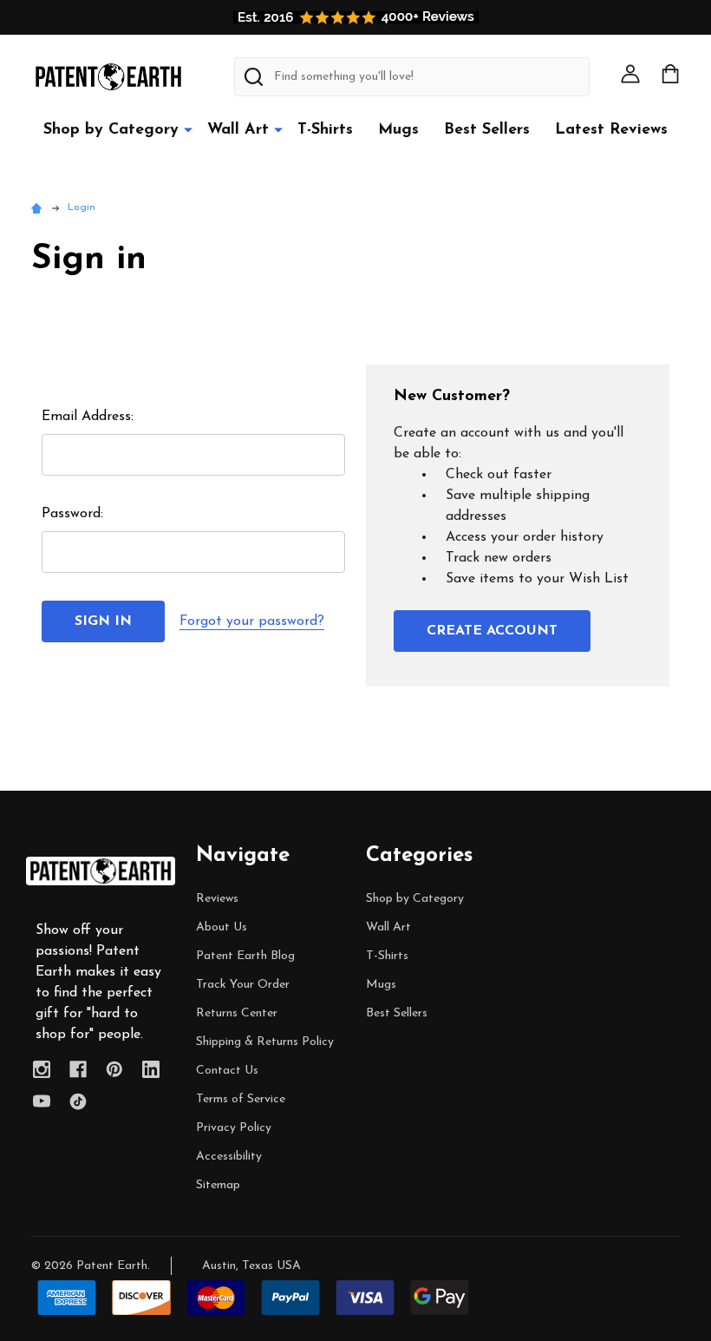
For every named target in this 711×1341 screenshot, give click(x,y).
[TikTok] (78, 1101)
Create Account (492, 631)
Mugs (398, 130)
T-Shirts (325, 130)
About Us (221, 927)
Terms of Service (240, 1099)
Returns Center (236, 1013)
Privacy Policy (233, 1127)
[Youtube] (41, 1101)
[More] (188, 129)
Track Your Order (243, 984)
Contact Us (227, 1070)
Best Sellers (487, 130)
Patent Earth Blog (245, 956)
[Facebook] (78, 1069)
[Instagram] (41, 1069)
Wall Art (238, 130)
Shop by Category (111, 130)
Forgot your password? (251, 621)
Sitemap (218, 1185)
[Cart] (670, 73)
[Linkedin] (150, 1069)
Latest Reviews (611, 130)
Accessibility (229, 1156)
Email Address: (88, 417)
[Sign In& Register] (630, 73)
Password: (72, 514)
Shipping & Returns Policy (265, 1041)
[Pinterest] (114, 1069)
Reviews (217, 898)
